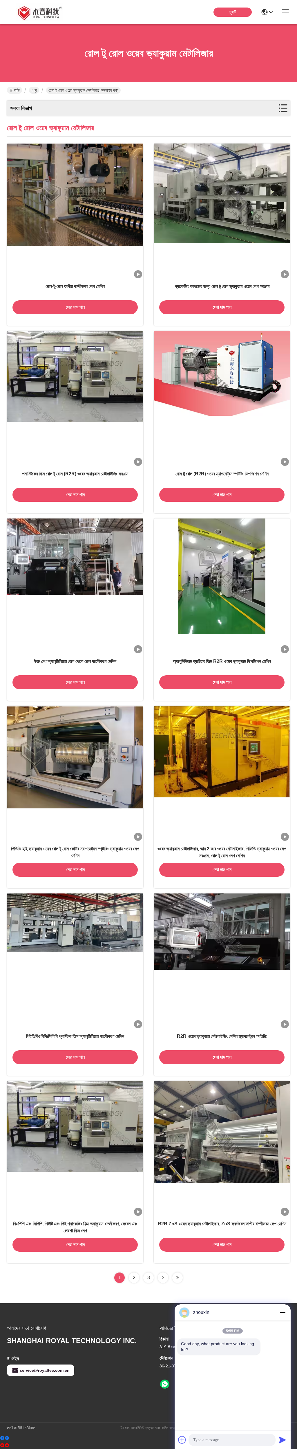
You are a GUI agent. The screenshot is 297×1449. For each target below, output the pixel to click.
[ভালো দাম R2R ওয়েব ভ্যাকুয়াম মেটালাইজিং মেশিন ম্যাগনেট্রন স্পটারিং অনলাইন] (222, 961)
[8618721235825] (165, 1384)
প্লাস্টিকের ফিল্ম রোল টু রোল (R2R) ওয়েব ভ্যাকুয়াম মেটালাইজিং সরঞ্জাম (75, 473)
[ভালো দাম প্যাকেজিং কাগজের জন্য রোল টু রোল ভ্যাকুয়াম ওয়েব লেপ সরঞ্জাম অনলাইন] (222, 211)
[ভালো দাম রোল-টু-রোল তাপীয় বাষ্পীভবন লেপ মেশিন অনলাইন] (75, 211)
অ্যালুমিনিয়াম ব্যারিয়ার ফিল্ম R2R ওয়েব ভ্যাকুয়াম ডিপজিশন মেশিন (222, 661)
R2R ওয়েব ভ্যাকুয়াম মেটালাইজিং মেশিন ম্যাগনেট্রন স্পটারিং (222, 1036)
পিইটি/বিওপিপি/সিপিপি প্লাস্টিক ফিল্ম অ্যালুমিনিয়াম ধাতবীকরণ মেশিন (75, 1036)
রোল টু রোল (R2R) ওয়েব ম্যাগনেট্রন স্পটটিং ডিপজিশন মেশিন (222, 473)
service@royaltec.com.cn (45, 1370)
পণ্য (34, 90)
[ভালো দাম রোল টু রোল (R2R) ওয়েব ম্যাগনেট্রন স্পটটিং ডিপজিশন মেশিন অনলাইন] (222, 399)
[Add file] (182, 1439)
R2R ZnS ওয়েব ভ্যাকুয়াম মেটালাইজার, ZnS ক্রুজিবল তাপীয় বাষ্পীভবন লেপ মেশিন (222, 1223)
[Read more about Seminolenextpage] (163, 1278)
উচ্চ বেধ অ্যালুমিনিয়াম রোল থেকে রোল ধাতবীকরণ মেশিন (75, 661)
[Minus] (282, 1312)
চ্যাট (232, 12)
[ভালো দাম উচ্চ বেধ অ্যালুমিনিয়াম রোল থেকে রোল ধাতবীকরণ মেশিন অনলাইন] (75, 586)
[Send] (282, 1439)
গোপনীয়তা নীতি (14, 1427)
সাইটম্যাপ (30, 1427)
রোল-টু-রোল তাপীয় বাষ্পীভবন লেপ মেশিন (75, 286)
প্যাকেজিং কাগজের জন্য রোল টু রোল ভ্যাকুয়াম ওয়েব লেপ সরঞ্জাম (222, 286)
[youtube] (4, 1445)
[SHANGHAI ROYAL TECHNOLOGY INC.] (39, 12)
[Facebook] (4, 1438)
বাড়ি (17, 90)
